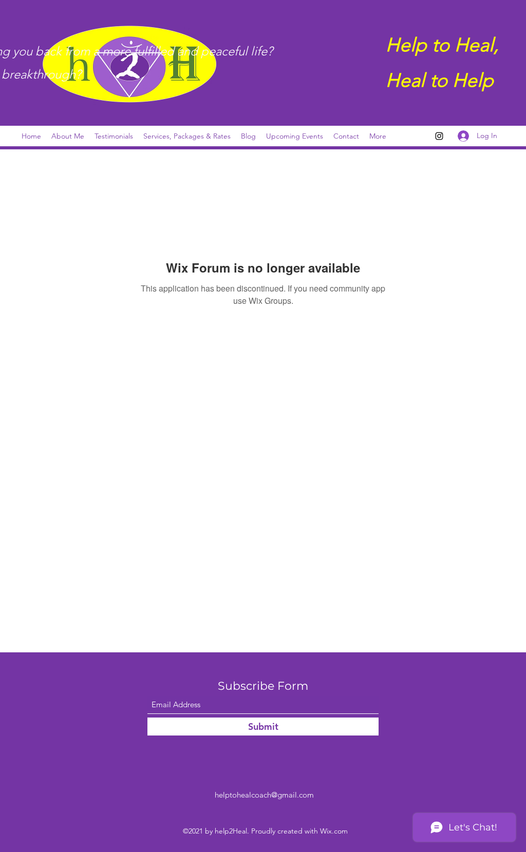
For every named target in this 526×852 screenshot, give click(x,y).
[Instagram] (439, 136)
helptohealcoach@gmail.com (264, 795)
